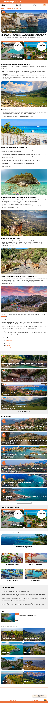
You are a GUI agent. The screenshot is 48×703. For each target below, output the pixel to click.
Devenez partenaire (35, 700)
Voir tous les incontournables (24, 502)
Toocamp (3, 8)
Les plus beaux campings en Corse (24, 546)
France (16, 8)
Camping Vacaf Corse (35, 580)
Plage (12, 457)
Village (12, 429)
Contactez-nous (13, 700)
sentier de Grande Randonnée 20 (22, 71)
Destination (2, 4)
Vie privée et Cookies (13, 698)
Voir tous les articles (24, 411)
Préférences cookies (35, 698)
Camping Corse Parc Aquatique (12, 564)
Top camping (8, 347)
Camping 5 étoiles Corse (12, 580)
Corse (3, 11)
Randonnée (13, 408)
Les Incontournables (9, 343)
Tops (2, 611)
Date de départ (18, 4)
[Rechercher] (44, 5)
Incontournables (6, 416)
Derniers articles (8, 340)
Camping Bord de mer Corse (35, 564)
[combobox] (6, 5)
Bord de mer (13, 471)
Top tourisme (8, 345)
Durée (34, 4)
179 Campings (24, 547)
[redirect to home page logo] (9, 1)
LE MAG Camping (10, 8)
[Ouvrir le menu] (1, 2)
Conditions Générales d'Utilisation (12, 696)
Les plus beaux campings (10, 342)
